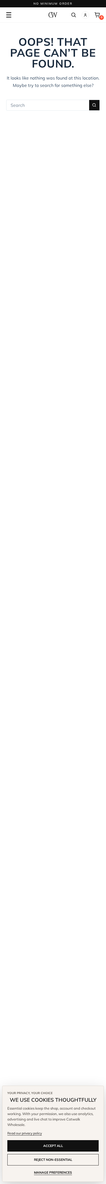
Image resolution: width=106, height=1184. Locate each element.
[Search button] (94, 105)
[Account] (85, 15)
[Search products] (73, 15)
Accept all (53, 1146)
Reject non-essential (53, 1160)
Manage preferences (53, 1172)
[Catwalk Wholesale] (53, 15)
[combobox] (48, 105)
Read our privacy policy (24, 1133)
